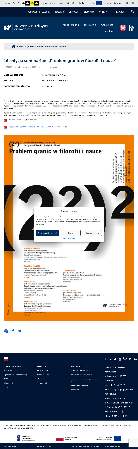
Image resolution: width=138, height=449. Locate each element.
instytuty (119, 11)
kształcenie (90, 25)
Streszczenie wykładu (16, 120)
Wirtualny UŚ (42, 383)
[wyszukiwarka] (132, 11)
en (132, 3)
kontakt (118, 3)
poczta (108, 3)
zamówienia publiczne (79, 385)
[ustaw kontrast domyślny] (14, 3)
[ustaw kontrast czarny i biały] (23, 3)
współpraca (107, 25)
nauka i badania (71, 25)
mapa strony (8, 371)
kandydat (32, 11)
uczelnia (109, 31)
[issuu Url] (125, 359)
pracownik (89, 11)
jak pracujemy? (43, 371)
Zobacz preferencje (91, 233)
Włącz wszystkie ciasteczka (48, 233)
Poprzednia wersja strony (45, 446)
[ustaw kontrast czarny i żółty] (32, 3)
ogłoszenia (8, 387)
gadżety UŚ (75, 390)
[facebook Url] (106, 359)
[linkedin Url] (135, 359)
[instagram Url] (110, 359)
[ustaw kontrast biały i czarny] (27, 3)
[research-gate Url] (130, 359)
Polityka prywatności (10, 446)
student (46, 11)
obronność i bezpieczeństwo (81, 375)
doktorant (59, 11)
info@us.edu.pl (118, 398)
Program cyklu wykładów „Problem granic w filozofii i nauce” (31, 127)
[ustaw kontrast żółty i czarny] (36, 3)
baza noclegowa (43, 375)
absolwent (74, 11)
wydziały (103, 11)
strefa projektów (86, 3)
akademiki (41, 379)
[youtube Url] (120, 359)
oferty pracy (41, 366)
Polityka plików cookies (69, 239)
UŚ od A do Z (8, 383)
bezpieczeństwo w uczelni (80, 371)
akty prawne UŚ (76, 366)
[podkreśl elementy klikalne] (73, 3)
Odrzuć (70, 233)
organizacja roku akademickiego (16, 375)
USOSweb (7, 379)
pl (127, 3)
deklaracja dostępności (12, 366)
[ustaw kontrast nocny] (18, 3)
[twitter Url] (115, 359)
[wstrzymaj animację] (68, 3)
